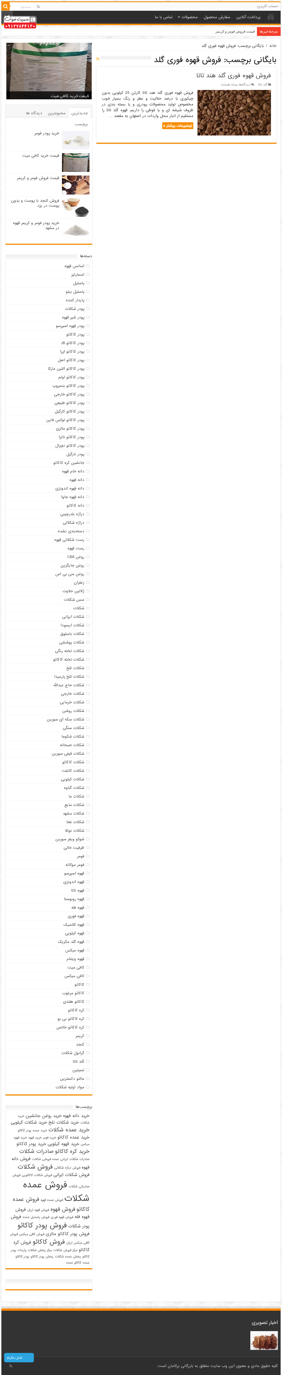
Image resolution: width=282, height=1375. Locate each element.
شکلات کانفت (73, 771)
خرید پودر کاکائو (31, 1144)
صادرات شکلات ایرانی (75, 1159)
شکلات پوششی (71, 642)
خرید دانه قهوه (76, 1116)
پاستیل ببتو (75, 292)
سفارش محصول (217, 17)
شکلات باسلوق (72, 634)
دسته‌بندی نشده (71, 531)
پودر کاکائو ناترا (71, 437)
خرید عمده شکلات (69, 1130)
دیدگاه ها (34, 113)
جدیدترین (79, 113)
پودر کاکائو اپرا (72, 352)
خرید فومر (49, 1137)
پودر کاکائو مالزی (70, 428)
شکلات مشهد (73, 813)
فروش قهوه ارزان (38, 1210)
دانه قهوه (76, 480)
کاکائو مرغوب (73, 993)
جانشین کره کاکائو (68, 463)
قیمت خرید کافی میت (70, 95)
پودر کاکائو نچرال (69, 446)
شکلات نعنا (75, 822)
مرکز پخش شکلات (40, 1250)
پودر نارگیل (75, 454)
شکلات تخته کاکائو (68, 659)
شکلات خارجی (72, 694)
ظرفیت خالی (74, 848)
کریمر (80, 1036)
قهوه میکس (74, 950)
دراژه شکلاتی (73, 523)
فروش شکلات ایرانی (71, 1175)
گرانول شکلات (72, 1053)
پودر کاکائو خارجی (69, 394)
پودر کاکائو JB (72, 343)
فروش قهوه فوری (62, 1217)
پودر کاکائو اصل (71, 360)
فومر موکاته (75, 865)
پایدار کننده (75, 300)
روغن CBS (75, 557)
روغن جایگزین (72, 565)
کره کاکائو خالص (70, 1027)
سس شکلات (74, 600)
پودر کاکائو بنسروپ (68, 386)
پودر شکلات (74, 309)
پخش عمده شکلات (68, 1256)
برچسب (81, 124)
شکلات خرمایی (72, 702)
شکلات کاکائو (73, 762)
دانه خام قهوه (73, 471)
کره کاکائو (76, 1010)
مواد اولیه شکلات (70, 1087)
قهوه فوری (76, 916)
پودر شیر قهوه (73, 317)
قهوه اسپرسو (74, 873)
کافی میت (75, 967)
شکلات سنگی (73, 728)
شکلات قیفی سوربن (68, 754)
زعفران (79, 582)
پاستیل (78, 283)
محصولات (189, 17)
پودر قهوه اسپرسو (70, 326)
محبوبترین (57, 113)
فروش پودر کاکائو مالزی (68, 1234)
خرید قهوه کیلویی (63, 1144)
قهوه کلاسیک (73, 925)
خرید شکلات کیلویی (29, 1122)
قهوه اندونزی (73, 882)
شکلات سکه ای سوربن (65, 719)
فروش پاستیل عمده (36, 1217)
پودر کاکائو (75, 334)
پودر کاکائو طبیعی (69, 403)
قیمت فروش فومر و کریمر (235, 31)
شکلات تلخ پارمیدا (69, 677)
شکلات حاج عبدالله (68, 685)
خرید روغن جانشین (44, 1116)
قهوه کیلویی (74, 933)
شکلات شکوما (72, 736)
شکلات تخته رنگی (69, 651)
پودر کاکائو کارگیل (69, 411)
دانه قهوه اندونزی (69, 488)
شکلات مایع (74, 805)
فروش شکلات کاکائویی (37, 1175)
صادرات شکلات (36, 1151)
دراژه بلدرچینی (72, 514)
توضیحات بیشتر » (177, 125)
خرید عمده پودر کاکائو (32, 1130)
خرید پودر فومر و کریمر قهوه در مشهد (36, 225)
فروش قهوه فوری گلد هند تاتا (233, 75)
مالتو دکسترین (72, 1079)
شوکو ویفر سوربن (69, 839)
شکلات (78, 608)
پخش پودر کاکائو (42, 1256)
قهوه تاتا (77, 890)
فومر (80, 856)
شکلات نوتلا (74, 831)
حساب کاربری (267, 6)
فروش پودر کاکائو (42, 1225)
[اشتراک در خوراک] (97, 59)
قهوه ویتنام (75, 959)
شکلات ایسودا (72, 625)
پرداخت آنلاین (248, 17)
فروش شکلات (35, 1167)
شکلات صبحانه (72, 745)
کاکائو (79, 985)
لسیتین (78, 1070)
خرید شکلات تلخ (63, 1122)
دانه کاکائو (75, 505)
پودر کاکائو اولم (71, 377)
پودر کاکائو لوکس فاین (65, 420)
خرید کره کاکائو (72, 1151)
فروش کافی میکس (31, 1234)
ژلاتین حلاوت (73, 591)
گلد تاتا (262, 84)
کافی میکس (74, 976)
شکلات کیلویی (72, 779)
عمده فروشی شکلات (45, 1159)
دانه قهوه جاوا (72, 497)
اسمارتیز (77, 275)
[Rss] (38, 6)
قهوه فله (77, 908)
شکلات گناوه (74, 788)
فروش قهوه (62, 1209)
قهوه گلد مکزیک (71, 942)
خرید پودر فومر (46, 133)
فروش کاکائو (48, 1242)
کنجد (80, 1044)
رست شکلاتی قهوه (69, 540)
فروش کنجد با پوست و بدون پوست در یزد (35, 203)
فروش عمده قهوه (51, 1200)
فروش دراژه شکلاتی (67, 1167)
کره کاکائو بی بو (71, 1019)
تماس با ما (164, 17)
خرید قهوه (35, 1137)
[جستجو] (5, 6)
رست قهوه (75, 548)
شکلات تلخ (75, 668)
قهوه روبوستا (74, 899)
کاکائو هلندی (73, 1002)
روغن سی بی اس (69, 574)
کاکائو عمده (73, 1262)
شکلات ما (76, 796)
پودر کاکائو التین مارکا (66, 369)
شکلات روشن (73, 711)
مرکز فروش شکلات (65, 1250)
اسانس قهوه (74, 266)
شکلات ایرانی (73, 617)
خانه (271, 16)
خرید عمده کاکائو (74, 1137)
